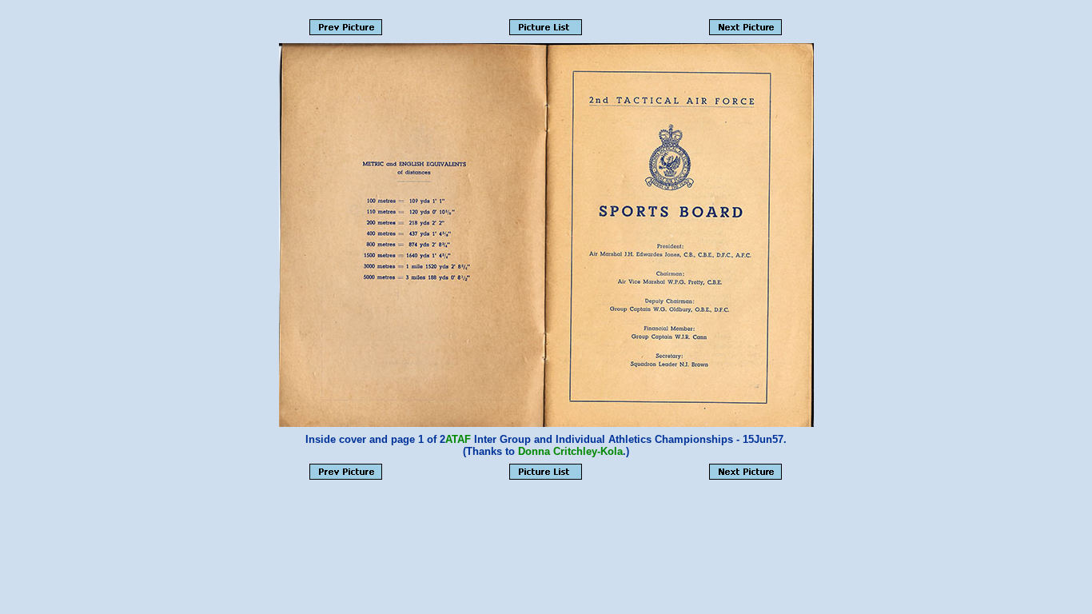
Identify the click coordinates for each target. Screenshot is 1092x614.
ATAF (458, 439)
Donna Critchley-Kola (570, 451)
